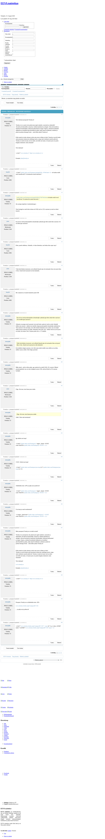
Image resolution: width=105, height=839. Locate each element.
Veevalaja (6, 738)
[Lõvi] (3, 694)
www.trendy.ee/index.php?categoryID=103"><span (34, 626)
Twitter (6, 774)
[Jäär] (2, 680)
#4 (61, 218)
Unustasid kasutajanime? (21, 29)
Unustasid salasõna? (9, 29)
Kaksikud (6, 726)
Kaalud (6, 732)
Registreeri (7, 63)
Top (5, 833)
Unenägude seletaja (9, 753)
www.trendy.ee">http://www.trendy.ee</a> (32, 153)
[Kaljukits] (10, 707)
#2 (61, 168)
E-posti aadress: (7, 46)
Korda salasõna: (7, 43)
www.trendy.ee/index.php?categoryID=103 (27, 606)
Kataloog (6, 751)
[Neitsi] (9, 694)
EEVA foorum (6, 94)
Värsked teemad (11, 84)
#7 (61, 289)
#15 (61, 480)
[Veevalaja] (4, 711)
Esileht (3, 84)
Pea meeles (50, 88)
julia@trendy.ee (25, 158)
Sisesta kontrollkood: (8, 54)
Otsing (26, 84)
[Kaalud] (3, 700)
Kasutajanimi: (8, 37)
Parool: (28, 88)
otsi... (2, 79)
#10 (61, 361)
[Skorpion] (10, 700)
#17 (61, 527)
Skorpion (6, 734)
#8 (61, 312)
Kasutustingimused (9, 716)
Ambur (6, 735)
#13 (61, 433)
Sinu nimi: (8, 34)
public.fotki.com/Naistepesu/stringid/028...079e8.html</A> (36, 172)
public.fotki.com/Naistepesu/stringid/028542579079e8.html (32, 197)
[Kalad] (9, 711)
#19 (61, 598)
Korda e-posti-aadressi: (7, 50)
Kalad (5, 739)
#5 (61, 241)
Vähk (5, 728)
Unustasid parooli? (6, 91)
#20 (61, 622)
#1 (61, 114)
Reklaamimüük (8, 714)
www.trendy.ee (20, 564)
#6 (61, 265)
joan (8, 221)
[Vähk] (9, 687)
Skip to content (8, 82)
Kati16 (8, 172)
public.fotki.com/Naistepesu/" (28, 443)
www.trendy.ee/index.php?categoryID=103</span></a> (40, 627)
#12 (61, 409)
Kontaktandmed (8, 744)
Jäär (5, 723)
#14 (61, 456)
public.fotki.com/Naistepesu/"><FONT (39, 514)
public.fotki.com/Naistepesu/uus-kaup (31, 467)
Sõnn (5, 725)
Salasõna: (7, 40)
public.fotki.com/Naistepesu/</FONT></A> (35, 445)
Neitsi (5, 731)
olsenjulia (7, 117)
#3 (61, 192)
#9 (61, 338)
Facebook (6, 773)
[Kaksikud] (4, 687)
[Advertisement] (30, 10)
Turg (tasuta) (15, 94)
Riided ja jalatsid (23, 94)
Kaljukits (6, 736)
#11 (61, 385)
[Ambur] (3, 707)
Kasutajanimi (5, 88)
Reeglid (21, 84)
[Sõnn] (9, 680)
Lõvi (5, 729)
